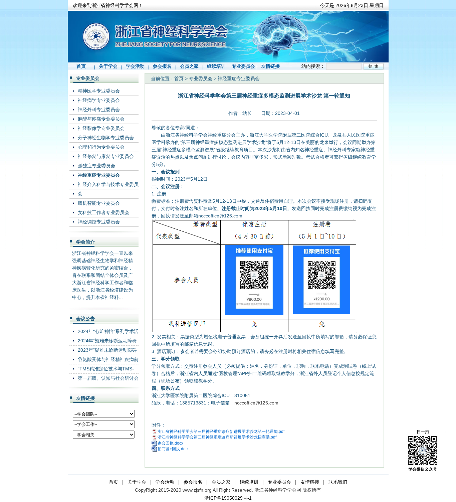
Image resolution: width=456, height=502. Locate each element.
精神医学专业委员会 (99, 91)
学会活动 (135, 66)
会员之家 (189, 66)
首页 (81, 66)
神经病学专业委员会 (99, 100)
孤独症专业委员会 (96, 165)
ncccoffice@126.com (256, 402)
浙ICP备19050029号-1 (228, 498)
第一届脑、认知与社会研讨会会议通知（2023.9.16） (108, 377)
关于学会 (108, 66)
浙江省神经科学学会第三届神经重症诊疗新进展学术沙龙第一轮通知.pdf (221, 431)
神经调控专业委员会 (99, 221)
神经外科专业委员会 (99, 109)
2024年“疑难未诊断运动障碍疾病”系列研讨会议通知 (107, 340)
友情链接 (270, 66)
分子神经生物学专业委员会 (106, 137)
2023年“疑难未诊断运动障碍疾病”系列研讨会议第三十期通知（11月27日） (107, 349)
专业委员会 (243, 66)
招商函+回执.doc (173, 449)
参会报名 (162, 66)
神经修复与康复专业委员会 (106, 156)
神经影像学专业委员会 (101, 128)
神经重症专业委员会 (99, 175)
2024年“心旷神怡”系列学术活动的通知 (108, 331)
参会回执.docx (170, 443)
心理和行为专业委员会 (101, 147)
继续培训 (216, 66)
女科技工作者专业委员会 (103, 212)
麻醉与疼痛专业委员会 (101, 119)
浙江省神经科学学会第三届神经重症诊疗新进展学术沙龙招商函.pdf (217, 437)
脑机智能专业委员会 (99, 203)
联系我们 (337, 482)
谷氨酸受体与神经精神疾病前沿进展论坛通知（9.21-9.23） (108, 359)
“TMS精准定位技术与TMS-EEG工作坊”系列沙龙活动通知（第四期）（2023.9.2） (107, 368)
